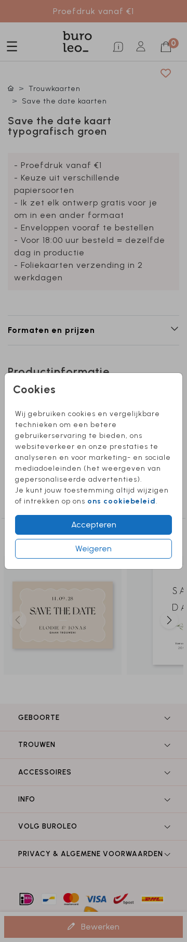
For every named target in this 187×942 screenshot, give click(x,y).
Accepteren (93, 525)
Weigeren (93, 548)
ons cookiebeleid (121, 501)
